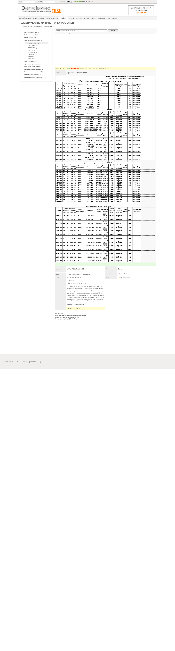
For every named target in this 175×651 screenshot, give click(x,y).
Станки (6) (31, 54)
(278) (33, 74)
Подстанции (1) (32, 45)
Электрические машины (35, 26)
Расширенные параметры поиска (66, 33)
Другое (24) (31, 58)
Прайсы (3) (78, 308)
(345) (33, 40)
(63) (33, 66)
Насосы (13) (31, 51)
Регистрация (78, 1)
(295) (30, 37)
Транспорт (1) (32, 56)
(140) (33, 64)
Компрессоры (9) (32, 49)
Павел (119, 269)
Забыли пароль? (88, 1)
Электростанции (48, 26)
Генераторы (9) (32, 47)
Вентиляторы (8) (32, 52)
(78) (35, 77)
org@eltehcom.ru (125, 277)
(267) (32, 32)
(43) (34, 69)
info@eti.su (41, 362)
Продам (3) (70, 308)
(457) (31, 35)
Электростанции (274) (34, 43)
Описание (71, 280)
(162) (33, 72)
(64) (30, 61)
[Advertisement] (105, 338)
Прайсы (24, 26)
